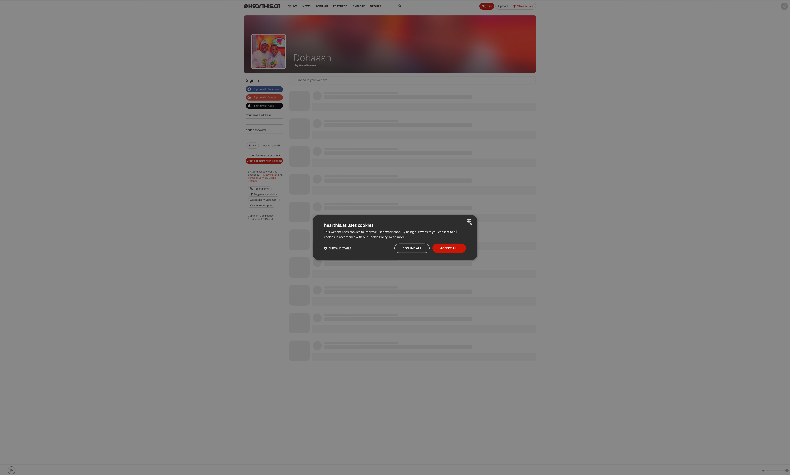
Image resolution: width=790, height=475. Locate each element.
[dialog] (395, 237)
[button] (337, 248)
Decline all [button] (412, 248)
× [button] (470, 224)
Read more (397, 237)
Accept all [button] (449, 248)
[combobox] (469, 221)
